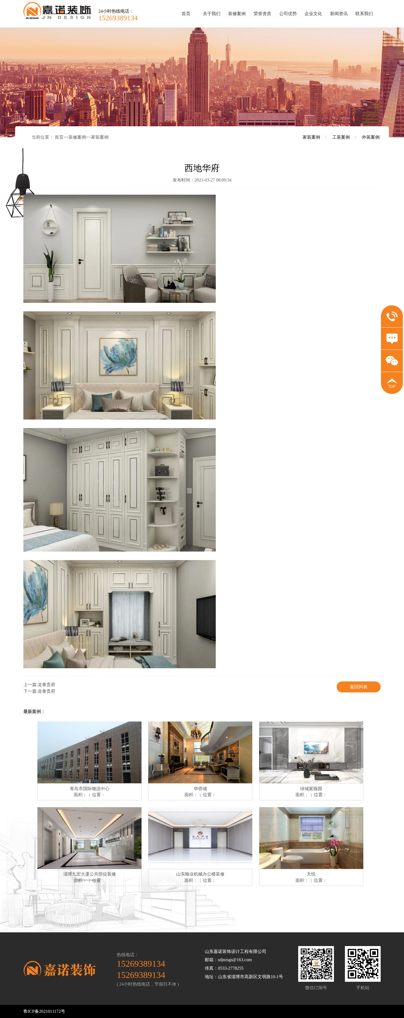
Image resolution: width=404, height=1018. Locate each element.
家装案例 (100, 137)
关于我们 (211, 13)
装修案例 (237, 13)
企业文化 (313, 13)
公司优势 (288, 13)
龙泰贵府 (46, 684)
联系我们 (364, 13)
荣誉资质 (262, 13)
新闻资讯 (339, 13)
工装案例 (341, 137)
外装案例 (371, 137)
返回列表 (358, 686)
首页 (186, 13)
